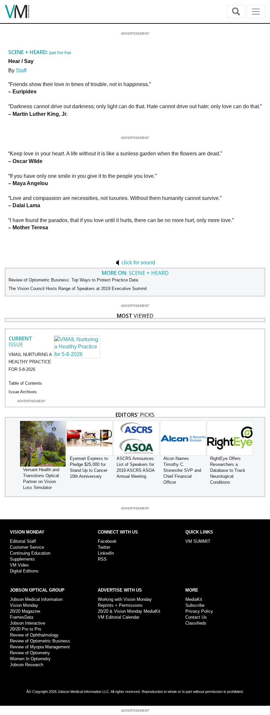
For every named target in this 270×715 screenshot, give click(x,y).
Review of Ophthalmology (34, 635)
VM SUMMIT (197, 541)
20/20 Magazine (25, 611)
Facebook (107, 541)
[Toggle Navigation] (256, 11)
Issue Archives (23, 391)
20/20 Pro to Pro (25, 629)
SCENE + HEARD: (28, 52)
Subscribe (194, 605)
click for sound (137, 262)
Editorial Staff (23, 541)
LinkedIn (106, 553)
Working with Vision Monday (125, 599)
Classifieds (195, 623)
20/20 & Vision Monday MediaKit (129, 611)
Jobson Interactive (27, 623)
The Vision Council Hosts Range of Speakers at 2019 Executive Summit (78, 288)
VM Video (19, 565)
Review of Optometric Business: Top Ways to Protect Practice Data (73, 279)
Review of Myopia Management (40, 646)
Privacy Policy (199, 611)
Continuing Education (30, 553)
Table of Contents (25, 383)
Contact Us (196, 617)
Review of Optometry (30, 652)
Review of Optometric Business (40, 640)
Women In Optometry (30, 658)
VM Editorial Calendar (118, 617)
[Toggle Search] (236, 11)
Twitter (104, 547)
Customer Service (27, 547)
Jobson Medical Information (36, 599)
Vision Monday (24, 605)
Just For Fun (60, 52)
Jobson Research (26, 664)
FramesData (21, 617)
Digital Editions (24, 571)
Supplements (22, 559)
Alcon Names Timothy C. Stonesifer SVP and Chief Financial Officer (182, 470)
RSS (102, 559)
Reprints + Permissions (120, 605)
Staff (21, 70)
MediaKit (193, 599)
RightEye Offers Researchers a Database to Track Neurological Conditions (227, 470)
